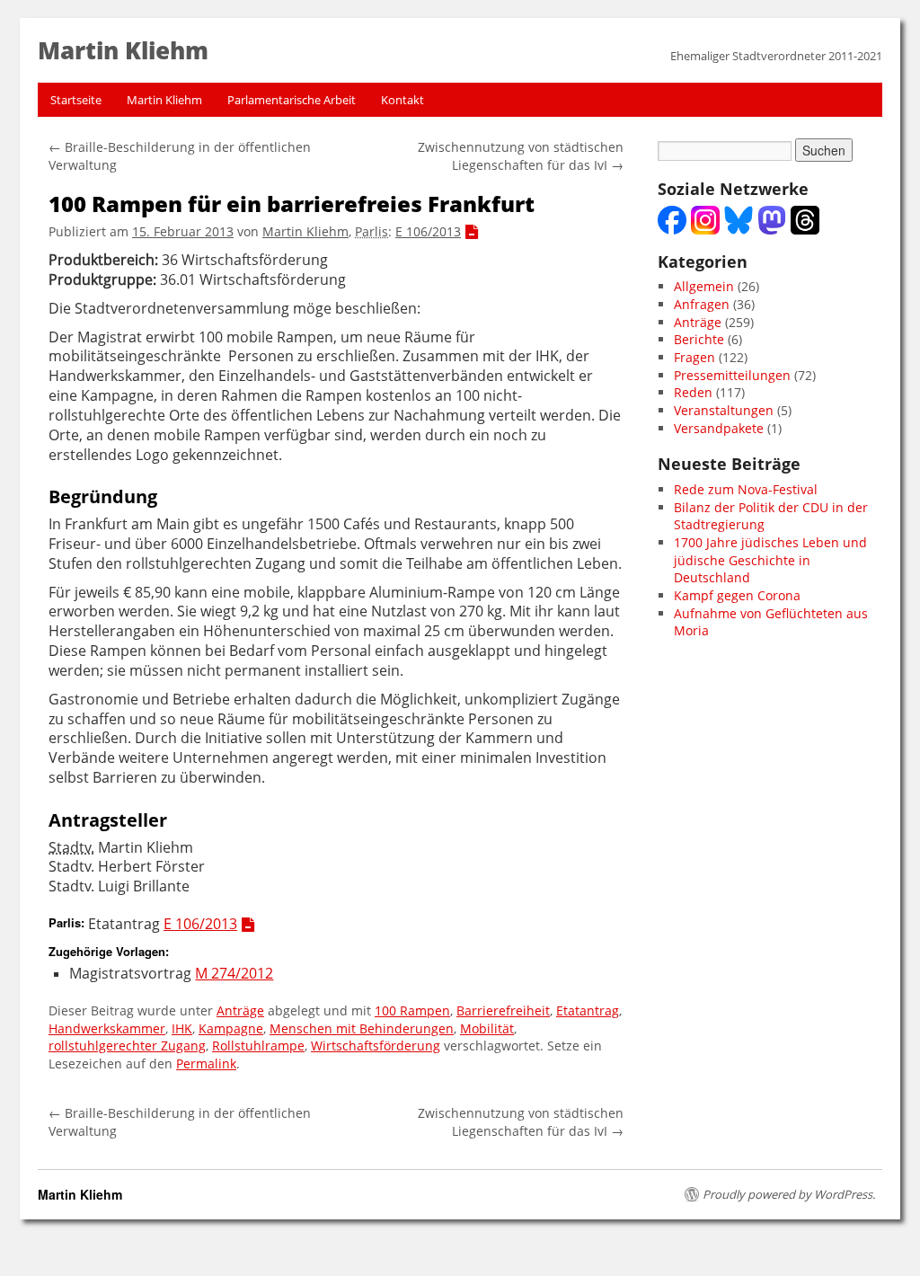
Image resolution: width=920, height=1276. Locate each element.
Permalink (206, 1063)
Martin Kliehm (164, 100)
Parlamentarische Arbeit (291, 100)
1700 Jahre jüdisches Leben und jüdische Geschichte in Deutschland (770, 560)
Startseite (76, 100)
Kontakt (402, 100)
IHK (182, 1028)
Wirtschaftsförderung (375, 1045)
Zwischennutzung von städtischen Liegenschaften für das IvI (521, 155)
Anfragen (702, 304)
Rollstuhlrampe (258, 1045)
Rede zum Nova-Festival (746, 489)
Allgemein (704, 286)
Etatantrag (587, 1010)
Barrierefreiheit (503, 1010)
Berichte (699, 339)
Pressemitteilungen (732, 375)
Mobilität (487, 1028)
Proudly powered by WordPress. (789, 1194)
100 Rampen (412, 1010)
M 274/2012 (234, 973)
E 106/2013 (428, 231)
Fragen (694, 357)
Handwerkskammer (107, 1028)
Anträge (240, 1010)
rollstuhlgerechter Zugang (127, 1045)
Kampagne (231, 1028)
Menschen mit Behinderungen (362, 1028)
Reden (693, 392)
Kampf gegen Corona (737, 595)
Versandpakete (719, 428)
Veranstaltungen (724, 410)
